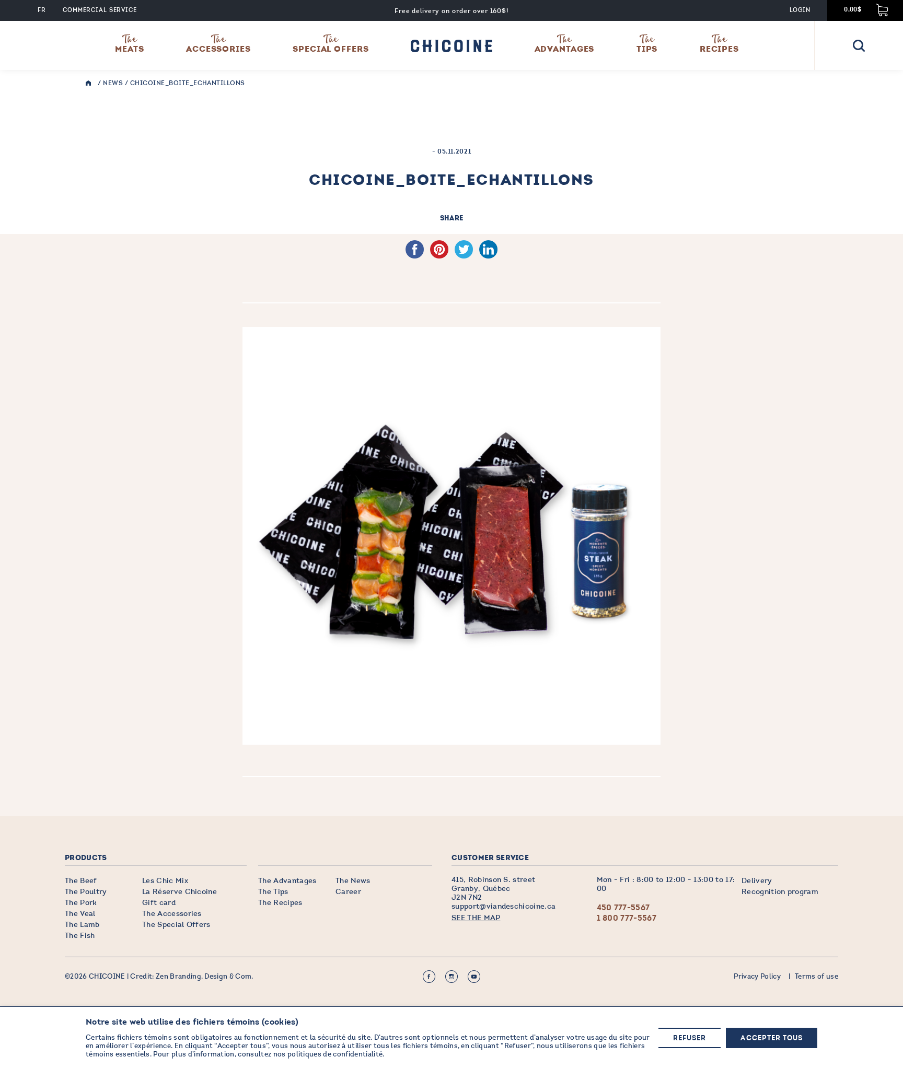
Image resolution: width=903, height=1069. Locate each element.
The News (353, 880)
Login (800, 10)
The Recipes (280, 902)
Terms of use (816, 976)
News (113, 83)
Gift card (159, 902)
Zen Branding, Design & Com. (204, 976)
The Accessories (172, 913)
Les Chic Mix (165, 880)
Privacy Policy (757, 976)
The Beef (81, 880)
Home (91, 83)
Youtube (474, 976)
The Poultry (86, 891)
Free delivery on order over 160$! (452, 11)
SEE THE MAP (476, 917)
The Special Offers (176, 924)
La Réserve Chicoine (179, 891)
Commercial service (100, 10)
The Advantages (287, 880)
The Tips (273, 891)
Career (348, 891)
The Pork (81, 902)
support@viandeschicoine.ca (503, 906)
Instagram (451, 976)
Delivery (757, 880)
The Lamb (82, 924)
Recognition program (780, 891)
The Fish (80, 935)
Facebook (429, 976)
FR (42, 10)
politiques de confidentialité (335, 1054)
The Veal (80, 913)
